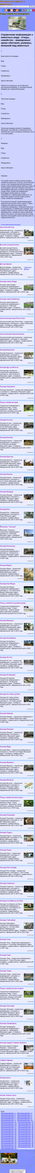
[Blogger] (11, 10)
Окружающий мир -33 (8, 1141)
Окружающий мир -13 (8, 1124)
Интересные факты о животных (12, 2)
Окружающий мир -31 (8, 1140)
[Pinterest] (33, 10)
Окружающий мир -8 (24, 1118)
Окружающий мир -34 (25, 1141)
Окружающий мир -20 (25, 1129)
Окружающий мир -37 (8, 1145)
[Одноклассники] (6, 10)
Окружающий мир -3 (8, 1115)
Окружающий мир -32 (25, 1140)
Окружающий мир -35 (8, 1143)
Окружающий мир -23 (8, 1132)
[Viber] (25, 10)
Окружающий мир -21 (8, 1131)
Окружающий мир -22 (25, 1131)
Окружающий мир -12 (25, 1122)
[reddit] (17, 10)
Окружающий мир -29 (8, 1138)
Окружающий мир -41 (8, 1148)
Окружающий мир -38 (25, 1145)
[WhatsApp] (28, 10)
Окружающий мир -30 (25, 1138)
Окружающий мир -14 (25, 1124)
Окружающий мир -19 (8, 1129)
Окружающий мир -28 (25, 1136)
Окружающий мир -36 (25, 1143)
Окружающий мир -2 (24, 1113)
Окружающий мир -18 (25, 1127)
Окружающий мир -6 (24, 1117)
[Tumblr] (22, 10)
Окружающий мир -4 (24, 1115)
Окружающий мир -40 (25, 1147)
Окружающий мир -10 (25, 1120)
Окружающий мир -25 (8, 1134)
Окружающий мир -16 (25, 1125)
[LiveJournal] (20, 10)
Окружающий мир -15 (8, 1125)
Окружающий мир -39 (8, 1147)
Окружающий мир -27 (8, 1136)
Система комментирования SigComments (10, 224)
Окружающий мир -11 (8, 1122)
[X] (9, 10)
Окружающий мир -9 (8, 1120)
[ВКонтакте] (3, 10)
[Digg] (14, 10)
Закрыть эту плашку (17, 1171)
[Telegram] (31, 10)
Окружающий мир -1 (8, 1113)
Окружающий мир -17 (8, 1127)
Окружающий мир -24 (25, 1132)
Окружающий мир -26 (25, 1134)
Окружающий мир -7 (8, 1118)
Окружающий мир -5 (8, 1117)
